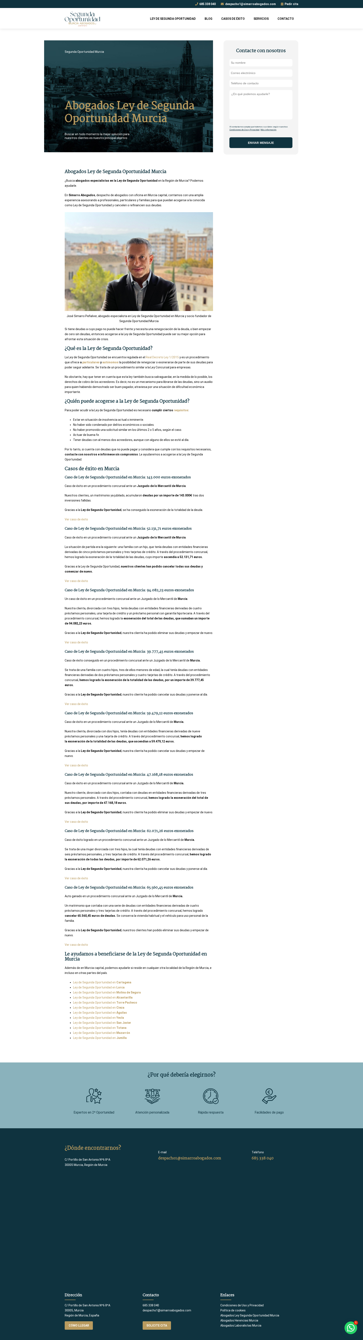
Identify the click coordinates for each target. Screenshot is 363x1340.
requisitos (181, 410)
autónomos (110, 362)
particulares (91, 362)
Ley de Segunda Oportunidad (173, 18)
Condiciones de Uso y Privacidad (244, 129)
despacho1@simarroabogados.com (250, 4)
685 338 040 (207, 4)
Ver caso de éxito (76, 519)
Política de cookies (233, 1310)
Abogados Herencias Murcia (239, 1320)
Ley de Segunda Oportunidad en (102, 982)
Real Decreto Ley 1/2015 (162, 357)
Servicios (261, 18)
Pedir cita (291, 4)
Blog (208, 18)
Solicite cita (156, 1325)
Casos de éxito (233, 18)
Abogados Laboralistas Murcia (240, 1325)
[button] (351, 1327)
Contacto (286, 18)
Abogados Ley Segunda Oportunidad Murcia (249, 1315)
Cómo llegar (79, 1325)
